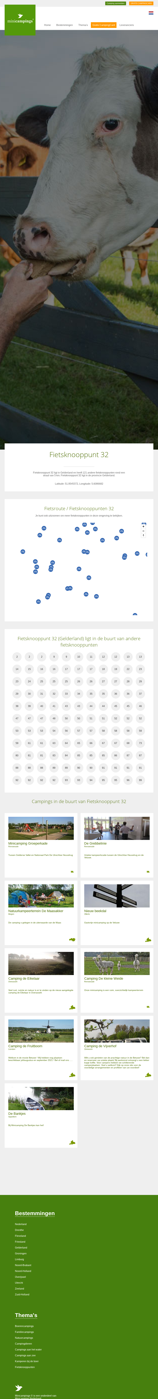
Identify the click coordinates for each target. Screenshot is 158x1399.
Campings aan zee (25, 1355)
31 (41, 693)
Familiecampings (24, 1332)
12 (103, 656)
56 (66, 730)
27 (103, 681)
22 (128, 669)
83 (54, 755)
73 (140, 743)
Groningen (21, 1253)
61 (29, 743)
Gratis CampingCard (103, 25)
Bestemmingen (64, 25)
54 (54, 730)
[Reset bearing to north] (143, 535)
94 (91, 780)
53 (17, 730)
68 (128, 743)
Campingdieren (23, 1343)
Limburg (19, 1259)
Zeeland (19, 1288)
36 (115, 693)
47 (17, 718)
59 (140, 730)
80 (17, 755)
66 (91, 743)
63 (54, 743)
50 (66, 718)
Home (47, 25)
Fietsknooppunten (25, 1367)
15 (29, 669)
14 (17, 669)
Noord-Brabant (23, 1265)
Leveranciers (127, 25)
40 (41, 706)
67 (103, 743)
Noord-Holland (23, 1271)
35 (91, 693)
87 (128, 755)
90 (78, 768)
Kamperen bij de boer (27, 1361)
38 (17, 706)
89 (54, 768)
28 (128, 681)
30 (29, 693)
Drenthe (19, 1230)
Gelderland (21, 1247)
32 (54, 693)
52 (115, 718)
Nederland (21, 1224)
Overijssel (20, 1277)
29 (140, 681)
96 (128, 780)
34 (78, 693)
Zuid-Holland (22, 1294)
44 (91, 706)
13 (128, 656)
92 (17, 780)
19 (115, 669)
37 (140, 693)
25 (41, 681)
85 (78, 755)
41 (54, 706)
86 (115, 755)
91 (103, 768)
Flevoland (20, 1236)
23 (140, 669)
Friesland (20, 1241)
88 (17, 768)
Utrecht (19, 1282)
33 (66, 693)
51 (91, 718)
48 (54, 718)
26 (78, 681)
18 (103, 669)
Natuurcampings (24, 1338)
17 (66, 669)
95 (103, 780)
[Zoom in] (143, 526)
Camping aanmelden (116, 3)
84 (66, 755)
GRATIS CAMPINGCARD (141, 3)
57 (78, 730)
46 (140, 706)
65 (78, 743)
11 (91, 656)
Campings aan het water (28, 1349)
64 (66, 743)
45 (115, 706)
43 (66, 706)
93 (66, 780)
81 (29, 755)
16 (41, 669)
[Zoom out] (143, 531)
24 (29, 681)
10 (78, 656)
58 (103, 730)
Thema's (83, 25)
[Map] (82, 569)
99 (140, 780)
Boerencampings (24, 1326)
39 (29, 706)
